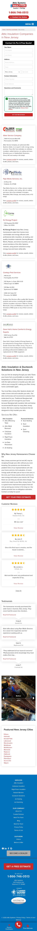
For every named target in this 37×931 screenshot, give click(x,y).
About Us (18, 811)
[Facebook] (8, 848)
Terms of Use (24, 108)
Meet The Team (18, 817)
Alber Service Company (12, 135)
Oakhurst (7, 754)
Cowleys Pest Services (12, 272)
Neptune (7, 752)
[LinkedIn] (5, 848)
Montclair (7, 750)
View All (18, 591)
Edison (6, 734)
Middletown (8, 747)
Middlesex (7, 745)
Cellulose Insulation (18, 786)
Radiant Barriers (18, 792)
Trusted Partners (18, 814)
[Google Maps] (11, 848)
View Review (18, 528)
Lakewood (7, 741)
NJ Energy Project (10, 220)
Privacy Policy (18, 827)
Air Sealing (18, 799)
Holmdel (7, 736)
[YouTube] (3, 848)
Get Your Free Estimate (18, 497)
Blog (18, 821)
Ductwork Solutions (18, 796)
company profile (11, 159)
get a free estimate (18, 866)
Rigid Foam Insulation (18, 789)
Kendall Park (8, 738)
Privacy (10, 109)
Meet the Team (18, 824)
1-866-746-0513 (18, 12)
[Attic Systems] (18, 924)
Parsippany (7, 756)
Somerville (7, 761)
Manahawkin (8, 743)
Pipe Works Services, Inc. (12, 178)
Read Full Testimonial (9, 615)
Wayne (6, 763)
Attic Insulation (18, 783)
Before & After (18, 842)
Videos (18, 839)
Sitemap (18, 920)
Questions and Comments (12, 88)
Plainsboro (7, 758)
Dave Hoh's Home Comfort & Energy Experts (17, 330)
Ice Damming (18, 802)
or (18, 17)
